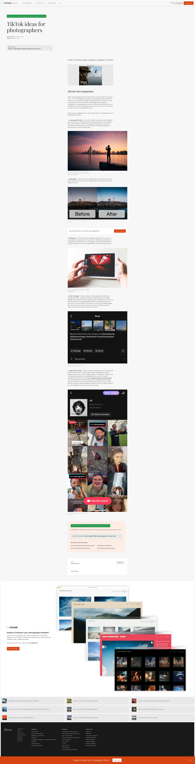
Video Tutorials (34, 731)
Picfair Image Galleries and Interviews (70, 737)
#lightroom (88, 731)
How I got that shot (66, 739)
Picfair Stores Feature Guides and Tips (71, 733)
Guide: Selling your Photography (69, 749)
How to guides (65, 741)
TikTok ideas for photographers (104, 545)
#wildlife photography (91, 737)
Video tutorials (65, 745)
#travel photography (90, 741)
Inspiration (33, 741)
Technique (33, 737)
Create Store (188, 3)
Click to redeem (13, 648)
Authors (19, 730)
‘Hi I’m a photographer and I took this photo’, (99, 378)
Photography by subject (36, 745)
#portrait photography (91, 745)
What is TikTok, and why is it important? (106, 548)
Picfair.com (20, 740)
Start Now (117, 760)
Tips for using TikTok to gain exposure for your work (24, 48)
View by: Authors (66, 747)
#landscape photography (91, 735)
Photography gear (35, 743)
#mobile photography (91, 743)
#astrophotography (90, 739)
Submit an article (21, 734)
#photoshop (89, 733)
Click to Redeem (120, 231)
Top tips (64, 743)
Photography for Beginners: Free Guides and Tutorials (43, 739)
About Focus (20, 728)
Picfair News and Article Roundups (70, 731)
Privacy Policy (21, 732)
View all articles (74, 571)
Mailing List (20, 738)
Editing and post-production (37, 735)
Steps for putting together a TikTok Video (80, 548)
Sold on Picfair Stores (67, 735)
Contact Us (20, 736)
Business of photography (37, 733)
